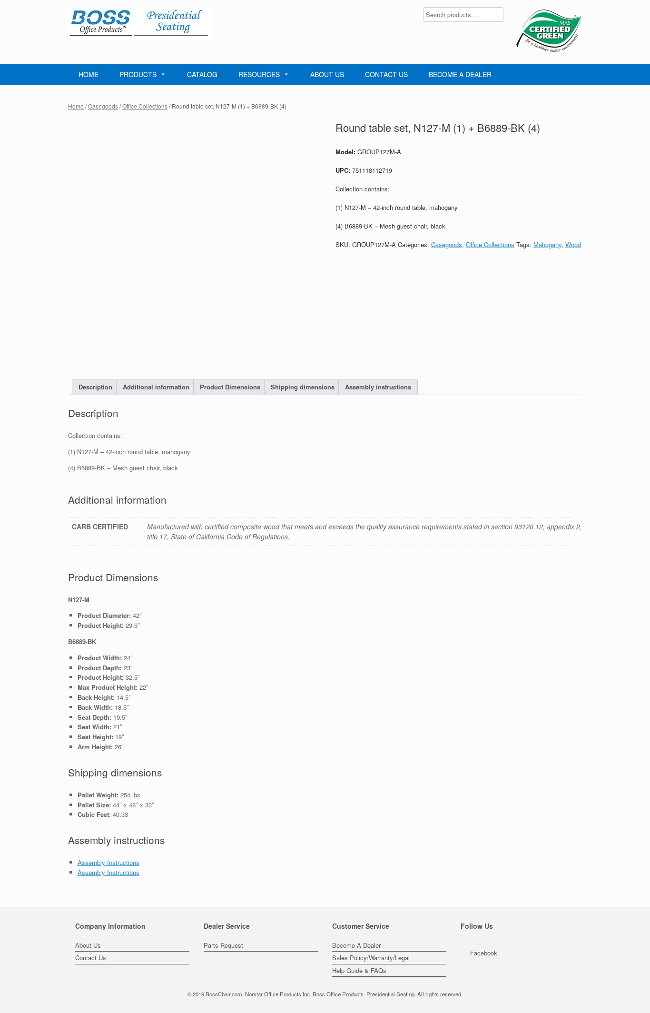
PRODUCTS (138, 74)
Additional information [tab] (156, 386)
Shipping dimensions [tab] (303, 386)
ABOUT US (327, 74)
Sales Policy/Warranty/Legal (371, 957)
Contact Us (90, 957)
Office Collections (144, 106)
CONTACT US (386, 74)
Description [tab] (95, 386)
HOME (88, 74)
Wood (573, 244)
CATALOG (202, 74)
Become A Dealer (356, 945)
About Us (88, 945)
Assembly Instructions (108, 862)
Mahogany (547, 244)
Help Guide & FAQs (359, 970)
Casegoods (103, 106)
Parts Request (223, 945)
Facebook (483, 952)
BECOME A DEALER (460, 74)
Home (76, 106)
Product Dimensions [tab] (230, 386)
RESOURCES (259, 74)
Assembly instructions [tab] (378, 386)
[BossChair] (139, 23)
